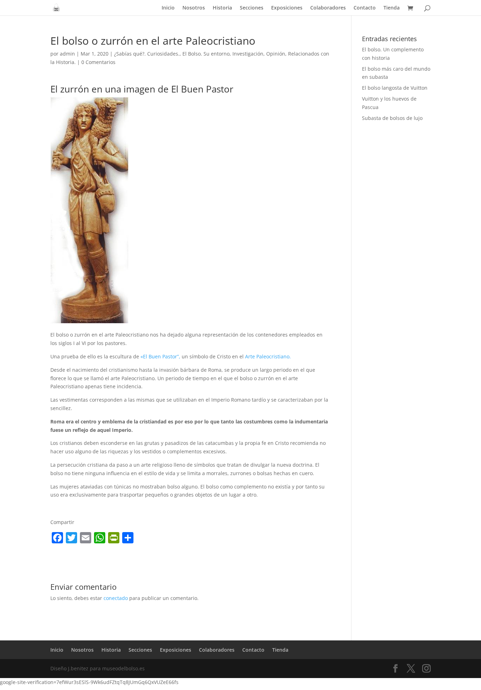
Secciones (251, 8)
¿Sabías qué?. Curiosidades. (147, 53)
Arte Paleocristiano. (268, 356)
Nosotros (193, 8)
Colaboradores (328, 8)
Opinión (275, 53)
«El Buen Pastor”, (160, 356)
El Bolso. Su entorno (206, 53)
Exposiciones (286, 8)
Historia (222, 8)
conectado (116, 598)
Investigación (247, 53)
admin (67, 53)
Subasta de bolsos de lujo (392, 118)
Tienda (391, 8)
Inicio (168, 8)
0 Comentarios (98, 62)
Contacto (365, 8)
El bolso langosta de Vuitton (394, 87)
